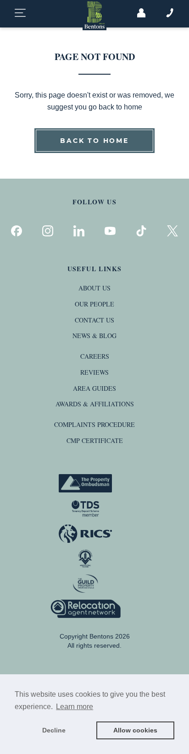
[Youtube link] (110, 230)
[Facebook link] (16, 230)
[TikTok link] (141, 230)
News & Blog (94, 335)
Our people (94, 304)
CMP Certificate (95, 440)
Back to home (94, 141)
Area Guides (94, 388)
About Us (94, 288)
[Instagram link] (47, 230)
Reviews (94, 372)
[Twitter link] (172, 230)
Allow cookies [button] (135, 730)
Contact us (94, 320)
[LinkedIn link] (78, 230)
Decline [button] (54, 730)
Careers (94, 356)
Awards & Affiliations (95, 403)
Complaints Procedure (94, 424)
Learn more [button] (74, 706)
